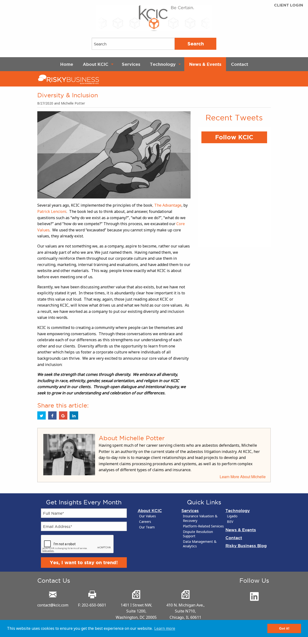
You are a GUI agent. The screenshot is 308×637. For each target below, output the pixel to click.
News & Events (205, 64)
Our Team (147, 527)
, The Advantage (166, 205)
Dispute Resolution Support (198, 534)
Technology (163, 64)
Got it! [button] (284, 628)
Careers (145, 521)
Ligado (232, 516)
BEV (230, 521)
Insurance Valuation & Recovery (200, 518)
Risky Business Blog (246, 546)
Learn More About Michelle (243, 476)
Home (66, 64)
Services (131, 64)
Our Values (147, 516)
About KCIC (95, 64)
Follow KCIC (234, 137)
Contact (239, 64)
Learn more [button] (164, 628)
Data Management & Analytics (200, 543)
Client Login (288, 5)
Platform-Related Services (203, 526)
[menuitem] (66, 64)
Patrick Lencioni (51, 211)
